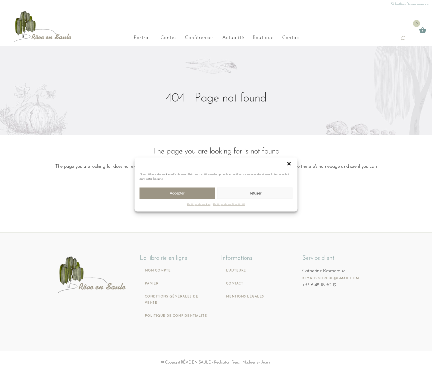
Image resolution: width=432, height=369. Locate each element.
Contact (234, 283)
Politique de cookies (198, 204)
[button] (289, 164)
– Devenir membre (416, 4)
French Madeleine (244, 362)
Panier (151, 283)
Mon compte (158, 270)
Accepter (177, 193)
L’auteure (236, 270)
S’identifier (397, 4)
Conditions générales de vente (171, 299)
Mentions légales (245, 296)
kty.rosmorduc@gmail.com (330, 278)
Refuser (255, 193)
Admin (266, 362)
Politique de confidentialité (229, 204)
